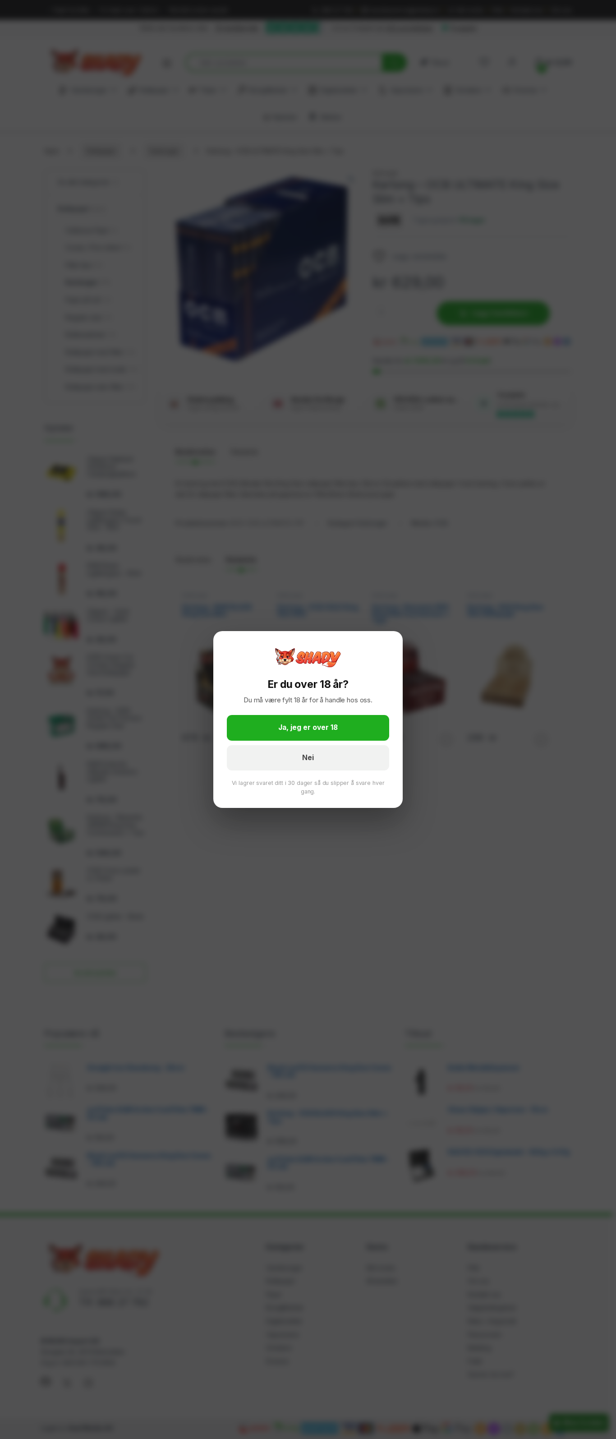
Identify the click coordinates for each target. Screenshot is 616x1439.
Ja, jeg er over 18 (308, 727)
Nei (308, 757)
